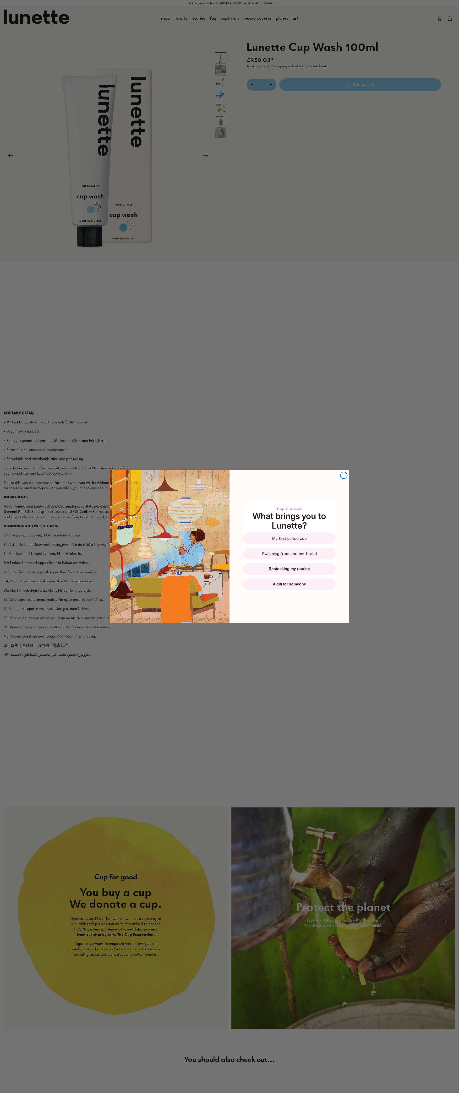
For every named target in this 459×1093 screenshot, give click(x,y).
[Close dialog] (343, 475)
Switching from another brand (289, 553)
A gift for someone (289, 584)
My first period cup (289, 538)
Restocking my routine (289, 569)
